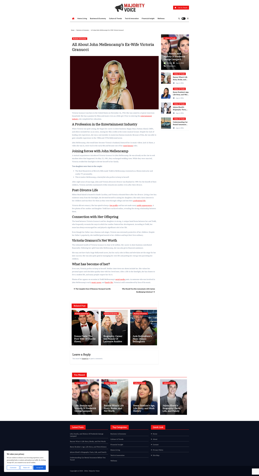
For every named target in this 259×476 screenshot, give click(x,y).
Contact (156, 444)
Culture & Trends (115, 18)
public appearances (144, 205)
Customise (13, 467)
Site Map (156, 455)
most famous (128, 145)
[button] (187, 18)
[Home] (73, 18)
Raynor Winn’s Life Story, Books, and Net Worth (180, 79)
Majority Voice (94, 471)
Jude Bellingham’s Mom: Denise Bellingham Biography (142, 340)
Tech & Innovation (132, 18)
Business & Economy (98, 18)
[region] (26, 461)
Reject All (26, 467)
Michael (169, 63)
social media (120, 279)
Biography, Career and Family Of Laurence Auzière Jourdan (112, 340)
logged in (85, 358)
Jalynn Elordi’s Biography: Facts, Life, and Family (179, 109)
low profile (114, 205)
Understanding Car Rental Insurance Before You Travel (180, 124)
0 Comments (171, 66)
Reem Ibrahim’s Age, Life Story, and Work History (181, 94)
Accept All (39, 467)
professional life (139, 200)
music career (96, 282)
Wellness (161, 18)
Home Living (82, 18)
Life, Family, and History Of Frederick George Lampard (174, 56)
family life (109, 282)
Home (155, 434)
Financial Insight (148, 18)
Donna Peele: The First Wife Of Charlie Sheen (85, 339)
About (155, 439)
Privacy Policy (158, 450)
